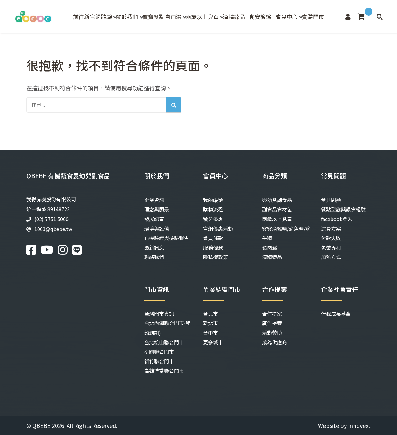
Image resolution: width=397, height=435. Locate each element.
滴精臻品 (234, 16)
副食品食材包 (277, 209)
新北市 (210, 323)
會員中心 (286, 16)
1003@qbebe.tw (53, 229)
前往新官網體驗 (92, 16)
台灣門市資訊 (159, 313)
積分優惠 (213, 219)
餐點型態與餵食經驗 (343, 209)
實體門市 (313, 16)
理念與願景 (156, 209)
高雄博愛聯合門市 (164, 370)
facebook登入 (336, 219)
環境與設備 (156, 228)
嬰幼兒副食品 (277, 200)
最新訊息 (154, 247)
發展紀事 (154, 219)
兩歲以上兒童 (202, 16)
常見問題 (331, 200)
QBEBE (41, 425)
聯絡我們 (154, 257)
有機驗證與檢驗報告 (166, 238)
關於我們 (127, 16)
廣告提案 (272, 323)
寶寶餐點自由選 (161, 16)
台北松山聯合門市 (164, 342)
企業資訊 (154, 200)
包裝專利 (331, 247)
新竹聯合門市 (159, 361)
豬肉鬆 (269, 247)
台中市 (210, 332)
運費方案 (331, 228)
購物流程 (213, 209)
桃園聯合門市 (159, 351)
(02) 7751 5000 (51, 219)
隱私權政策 (215, 257)
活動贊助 (272, 332)
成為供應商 (274, 342)
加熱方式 (331, 257)
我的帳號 (213, 200)
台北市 (210, 313)
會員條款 (213, 238)
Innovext (359, 425)
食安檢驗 (260, 16)
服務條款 (213, 247)
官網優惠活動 (218, 228)
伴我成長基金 (336, 313)
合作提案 (272, 313)
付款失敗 (331, 238)
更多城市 (213, 342)
